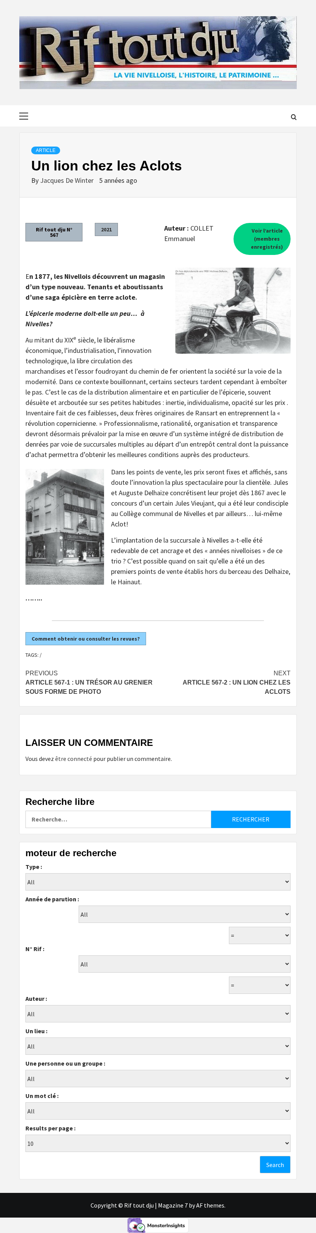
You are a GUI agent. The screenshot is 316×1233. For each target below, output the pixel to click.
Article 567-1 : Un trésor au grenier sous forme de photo (89, 682)
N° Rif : (34, 949)
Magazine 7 (173, 1205)
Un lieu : (36, 1031)
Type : (33, 866)
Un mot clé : (42, 1096)
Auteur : (36, 998)
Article (45, 150)
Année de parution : (52, 899)
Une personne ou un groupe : (65, 1063)
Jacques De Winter (67, 180)
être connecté (73, 758)
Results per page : (50, 1128)
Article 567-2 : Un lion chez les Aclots (237, 682)
